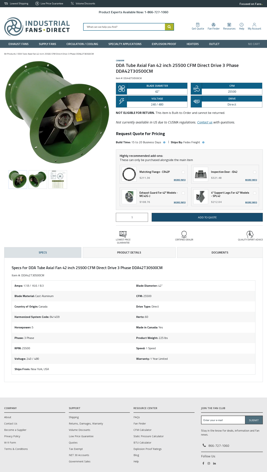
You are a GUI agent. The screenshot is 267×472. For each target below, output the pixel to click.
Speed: (140, 348)
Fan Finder (140, 423)
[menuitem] (19, 44)
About (7, 417)
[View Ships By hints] (203, 142)
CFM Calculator (142, 430)
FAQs (137, 417)
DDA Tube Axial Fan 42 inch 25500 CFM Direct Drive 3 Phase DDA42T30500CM (56, 53)
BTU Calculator (142, 442)
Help (136, 461)
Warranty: (142, 358)
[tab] (133, 320)
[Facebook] (203, 463)
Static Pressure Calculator (149, 436)
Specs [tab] (43, 252)
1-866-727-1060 (156, 12)
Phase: (19, 338)
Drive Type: (143, 306)
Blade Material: (25, 296)
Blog (136, 455)
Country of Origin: (26, 306)
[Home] (35, 26)
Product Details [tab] (129, 252)
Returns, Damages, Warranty (86, 423)
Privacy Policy (12, 436)
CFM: (139, 296)
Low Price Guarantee (81, 436)
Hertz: (140, 317)
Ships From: (22, 369)
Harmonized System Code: (32, 317)
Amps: (19, 285)
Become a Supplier (15, 430)
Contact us (205, 122)
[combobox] (128, 27)
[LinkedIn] (214, 463)
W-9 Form (10, 442)
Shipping (74, 417)
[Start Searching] (169, 27)
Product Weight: (147, 338)
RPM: (18, 348)
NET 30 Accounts (79, 455)
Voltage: (20, 358)
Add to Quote (207, 217)
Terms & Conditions (16, 449)
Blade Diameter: (146, 285)
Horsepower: (23, 327)
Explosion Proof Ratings (148, 449)
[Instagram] (209, 463)
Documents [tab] (220, 252)
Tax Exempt (76, 449)
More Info (180, 180)
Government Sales (79, 461)
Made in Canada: (147, 327)
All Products (10, 53)
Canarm (120, 60)
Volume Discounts (79, 430)
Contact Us (10, 423)
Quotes (73, 442)
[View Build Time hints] (164, 142)
